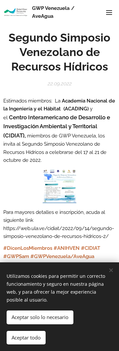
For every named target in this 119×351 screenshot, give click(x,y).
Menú (109, 12)
